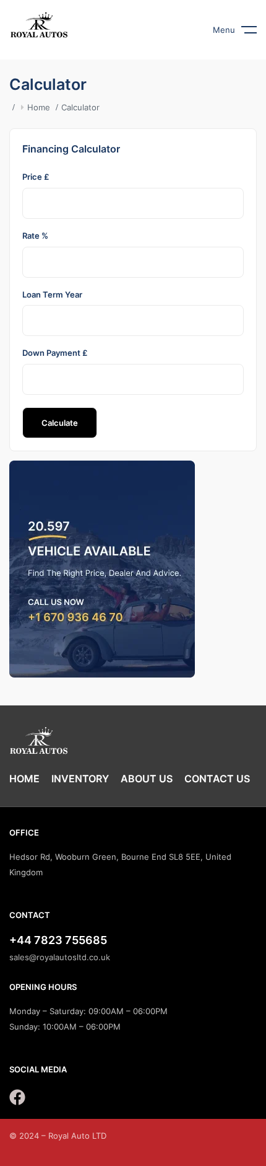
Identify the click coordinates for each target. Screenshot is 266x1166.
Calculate (59, 423)
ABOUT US (147, 778)
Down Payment (55, 353)
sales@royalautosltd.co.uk (59, 957)
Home (38, 107)
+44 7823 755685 (58, 940)
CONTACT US (217, 778)
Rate (35, 236)
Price (35, 177)
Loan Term (52, 294)
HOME (24, 778)
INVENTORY (80, 778)
